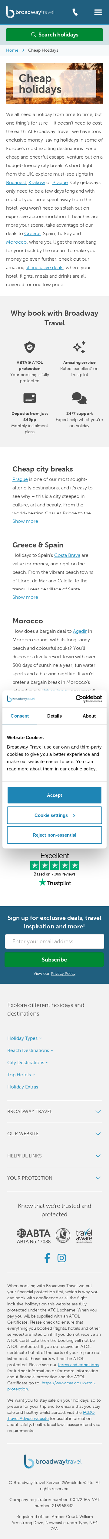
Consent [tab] (20, 715)
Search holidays (58, 34)
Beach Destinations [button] (28, 1050)
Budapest (16, 182)
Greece (32, 233)
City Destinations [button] (25, 1062)
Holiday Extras (22, 1086)
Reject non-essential (54, 835)
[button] (98, 11)
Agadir (80, 631)
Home (12, 50)
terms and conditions (78, 1364)
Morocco (16, 242)
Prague (60, 182)
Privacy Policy (63, 973)
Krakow (36, 182)
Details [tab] (54, 715)
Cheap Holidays (43, 50)
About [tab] (89, 715)
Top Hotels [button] (19, 1074)
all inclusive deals (44, 267)
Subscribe (54, 959)
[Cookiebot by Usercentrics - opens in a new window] (77, 699)
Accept (54, 795)
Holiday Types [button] (22, 1038)
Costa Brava (67, 555)
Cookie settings (51, 814)
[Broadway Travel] (30, 12)
